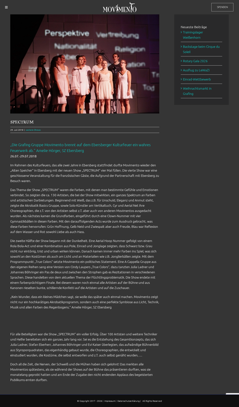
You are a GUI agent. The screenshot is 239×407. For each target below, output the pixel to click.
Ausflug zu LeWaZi (196, 70)
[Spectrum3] (84, 64)
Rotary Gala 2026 (195, 61)
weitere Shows (33, 129)
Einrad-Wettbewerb (197, 79)
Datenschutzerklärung (128, 400)
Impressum (110, 400)
